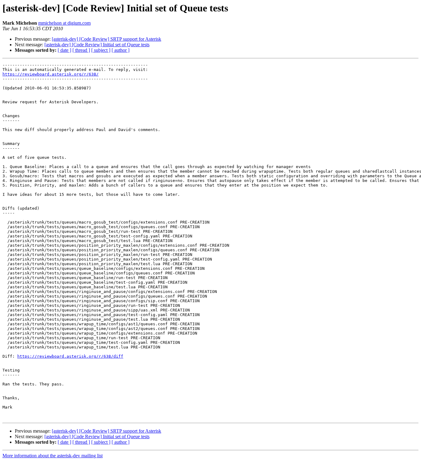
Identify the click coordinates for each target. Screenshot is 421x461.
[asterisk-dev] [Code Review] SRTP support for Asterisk (106, 39)
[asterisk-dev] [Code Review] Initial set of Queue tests (96, 44)
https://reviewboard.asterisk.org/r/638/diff (70, 356)
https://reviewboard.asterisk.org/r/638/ (50, 74)
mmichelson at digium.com (64, 23)
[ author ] (120, 50)
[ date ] (64, 50)
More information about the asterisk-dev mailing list (52, 455)
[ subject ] (100, 50)
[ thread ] (81, 50)
